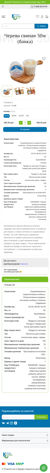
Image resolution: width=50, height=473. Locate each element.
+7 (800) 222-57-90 (40, 6)
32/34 (6, 116)
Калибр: (9, 111)
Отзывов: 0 (8, 102)
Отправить (41, 417)
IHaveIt (21, 469)
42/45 (21, 116)
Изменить (24, 264)
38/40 (14, 116)
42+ (27, 116)
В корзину (25, 129)
